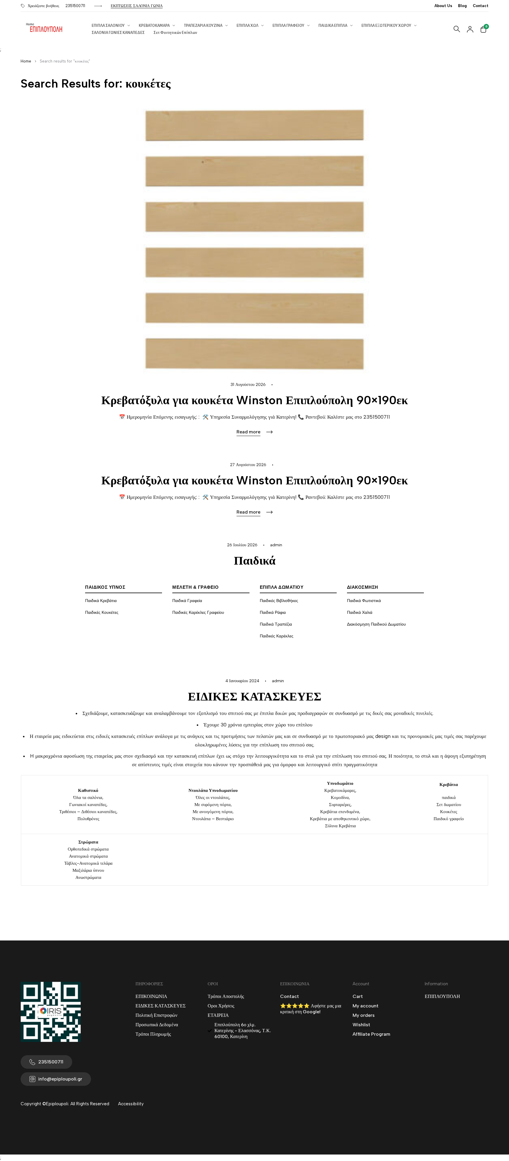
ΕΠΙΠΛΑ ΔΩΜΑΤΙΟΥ (282, 587)
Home (26, 61)
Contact (480, 6)
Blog (462, 6)
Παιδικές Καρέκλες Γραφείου (198, 612)
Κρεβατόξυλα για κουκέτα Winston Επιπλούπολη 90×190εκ (254, 400)
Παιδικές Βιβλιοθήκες (279, 600)
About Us (443, 6)
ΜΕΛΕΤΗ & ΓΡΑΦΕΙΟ (195, 587)
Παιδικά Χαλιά (359, 612)
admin (276, 544)
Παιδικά (254, 560)
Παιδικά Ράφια (273, 612)
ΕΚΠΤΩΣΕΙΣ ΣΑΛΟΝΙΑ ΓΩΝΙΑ (137, 6)
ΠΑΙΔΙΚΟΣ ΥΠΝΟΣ (105, 587)
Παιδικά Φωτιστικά (364, 600)
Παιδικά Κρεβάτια (101, 600)
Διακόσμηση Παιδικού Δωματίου (376, 624)
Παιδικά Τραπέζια (276, 624)
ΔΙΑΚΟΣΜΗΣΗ (362, 587)
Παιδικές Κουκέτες (101, 612)
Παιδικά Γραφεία (187, 600)
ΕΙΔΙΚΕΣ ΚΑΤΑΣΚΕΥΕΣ (254, 696)
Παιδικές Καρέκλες (276, 636)
